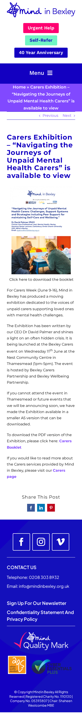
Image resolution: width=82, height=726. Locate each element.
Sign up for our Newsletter (37, 603)
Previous (50, 115)
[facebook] (21, 542)
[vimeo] (60, 542)
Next (67, 115)
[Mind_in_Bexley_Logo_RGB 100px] (41, 4)
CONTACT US (21, 567)
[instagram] (41, 542)
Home (19, 87)
